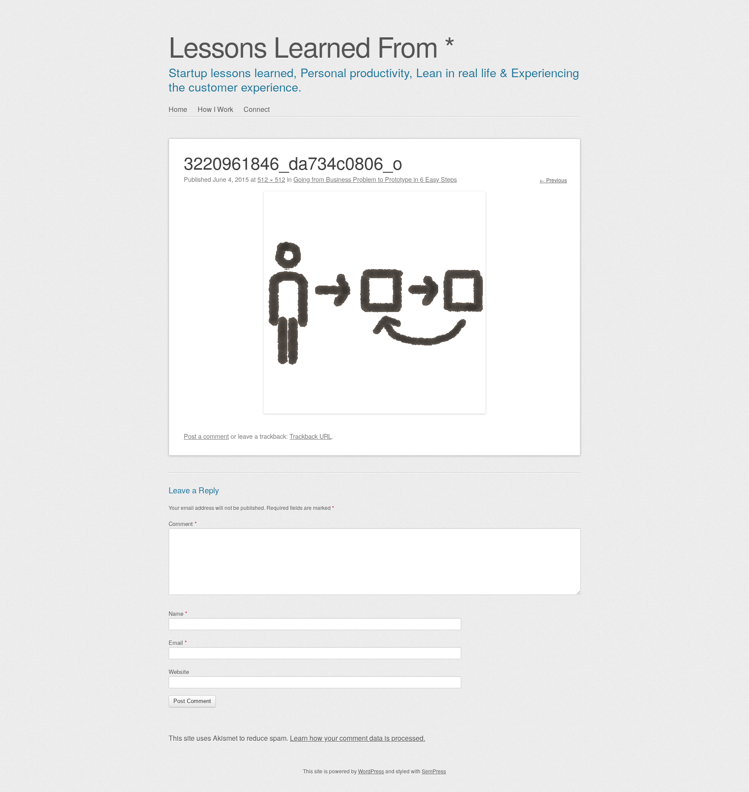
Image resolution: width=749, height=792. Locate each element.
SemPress (434, 771)
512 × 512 (271, 179)
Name (178, 613)
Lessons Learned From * (311, 46)
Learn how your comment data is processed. (357, 738)
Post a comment (206, 435)
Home (178, 109)
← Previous (553, 180)
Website (179, 671)
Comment (183, 523)
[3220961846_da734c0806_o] (374, 411)
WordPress (371, 771)
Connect (257, 109)
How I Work (215, 109)
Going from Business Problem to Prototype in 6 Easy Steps (375, 179)
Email (178, 642)
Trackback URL (311, 435)
